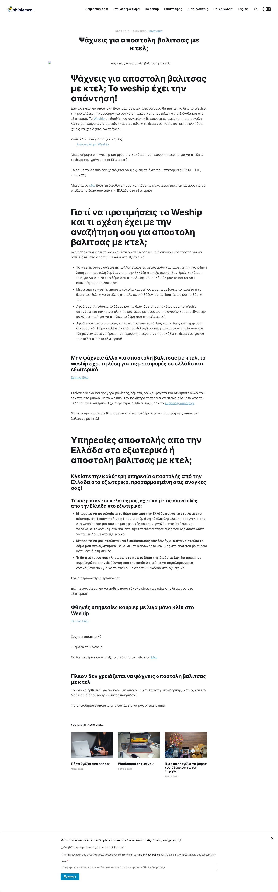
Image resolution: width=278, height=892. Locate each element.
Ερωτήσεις (156, 31)
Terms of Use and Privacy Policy (141, 854)
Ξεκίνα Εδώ (80, 377)
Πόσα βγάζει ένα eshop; (90, 764)
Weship (100, 118)
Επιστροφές (173, 9)
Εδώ (153, 657)
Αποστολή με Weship (93, 144)
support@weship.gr (179, 403)
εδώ (92, 185)
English (243, 9)
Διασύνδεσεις (197, 9)
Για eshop (152, 9)
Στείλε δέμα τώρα (126, 9)
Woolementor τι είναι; (136, 764)
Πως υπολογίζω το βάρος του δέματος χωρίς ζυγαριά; (186, 767)
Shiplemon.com (96, 9)
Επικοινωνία (223, 9)
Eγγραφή (70, 876)
